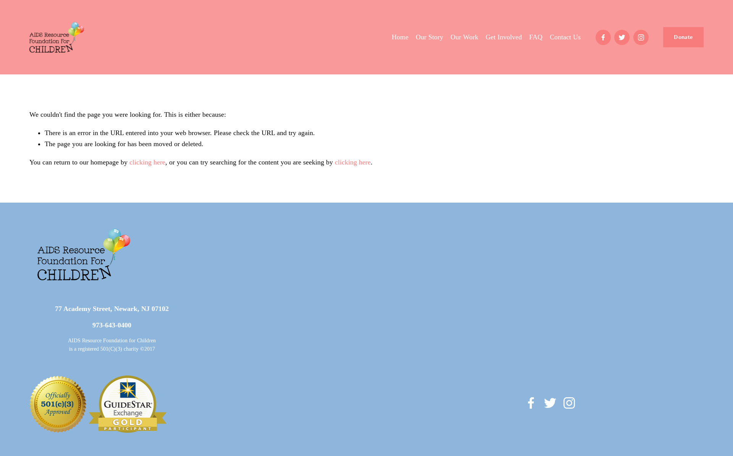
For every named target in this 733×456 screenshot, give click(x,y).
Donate (683, 37)
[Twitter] (622, 37)
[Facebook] (603, 37)
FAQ (535, 37)
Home (400, 37)
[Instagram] (641, 37)
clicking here (147, 162)
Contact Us (565, 37)
